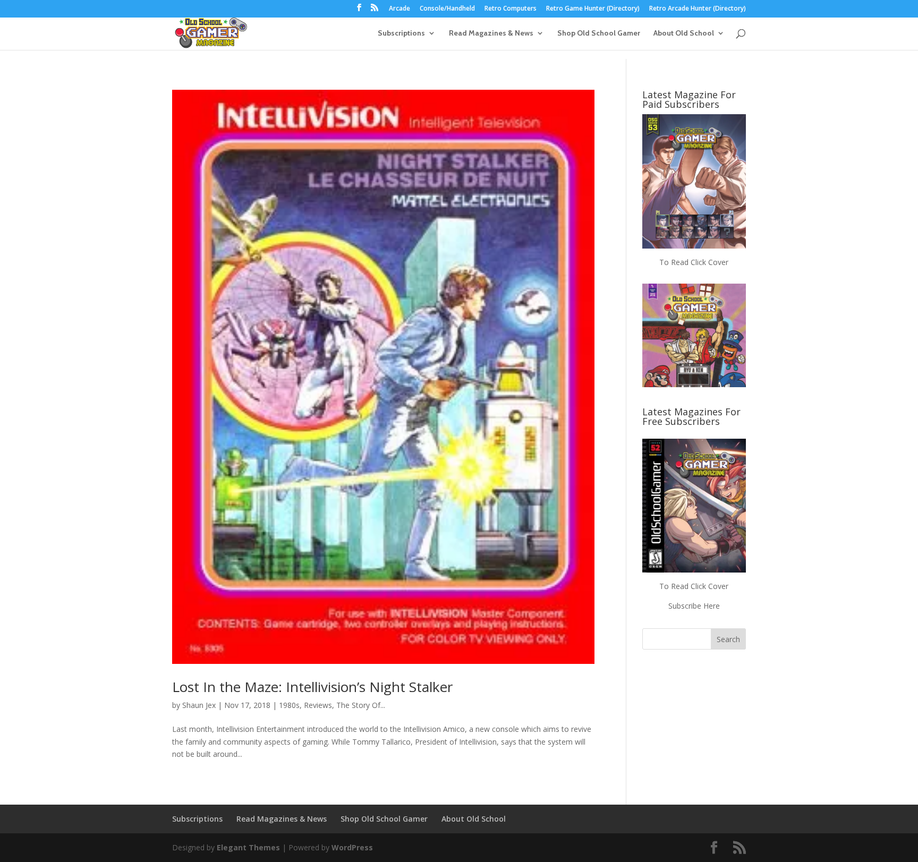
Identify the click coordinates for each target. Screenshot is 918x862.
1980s (289, 705)
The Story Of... (360, 705)
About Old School (683, 33)
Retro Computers (510, 9)
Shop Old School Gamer (598, 33)
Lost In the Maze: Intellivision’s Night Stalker (312, 686)
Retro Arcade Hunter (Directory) (697, 9)
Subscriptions (401, 33)
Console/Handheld (447, 9)
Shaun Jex (199, 705)
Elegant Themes (248, 847)
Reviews (318, 705)
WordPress (352, 847)
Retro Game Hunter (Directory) (593, 9)
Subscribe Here (694, 606)
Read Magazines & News (491, 33)
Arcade (399, 9)
